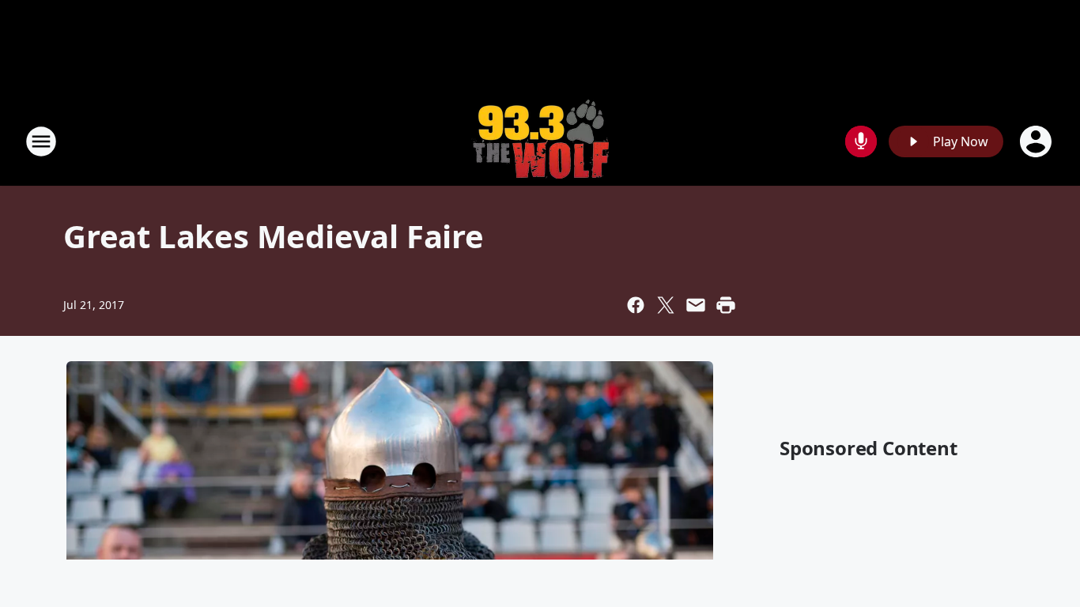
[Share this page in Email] (696, 305)
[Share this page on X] (666, 305)
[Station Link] (540, 141)
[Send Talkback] (861, 141)
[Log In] (1037, 141)
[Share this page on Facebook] (636, 305)
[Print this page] (726, 305)
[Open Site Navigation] (41, 141)
